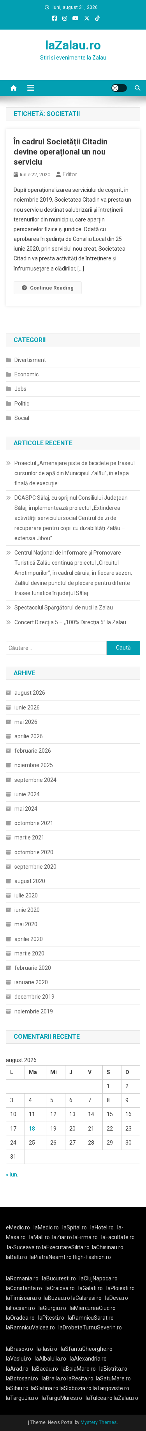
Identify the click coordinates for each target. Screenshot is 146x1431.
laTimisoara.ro (23, 1298)
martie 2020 (29, 953)
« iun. (12, 1174)
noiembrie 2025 (33, 765)
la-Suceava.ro (24, 1247)
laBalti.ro (16, 1257)
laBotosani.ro (22, 1378)
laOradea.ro (20, 1318)
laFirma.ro (85, 1237)
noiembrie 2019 (33, 1011)
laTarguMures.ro (62, 1398)
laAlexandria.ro (88, 1358)
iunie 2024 (27, 794)
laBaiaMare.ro (79, 1369)
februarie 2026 (32, 751)
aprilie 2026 (28, 736)
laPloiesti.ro (120, 1288)
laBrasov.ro (19, 1349)
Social (21, 418)
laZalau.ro (73, 45)
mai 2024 (25, 809)
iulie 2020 (26, 895)
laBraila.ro (54, 1378)
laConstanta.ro (24, 1288)
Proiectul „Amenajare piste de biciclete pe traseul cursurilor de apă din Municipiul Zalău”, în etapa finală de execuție (74, 473)
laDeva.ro (116, 1298)
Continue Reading (52, 288)
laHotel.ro (102, 1227)
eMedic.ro (18, 1227)
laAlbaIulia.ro (50, 1358)
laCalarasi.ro (86, 1298)
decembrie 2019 (34, 997)
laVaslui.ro (20, 1358)
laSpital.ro (74, 1227)
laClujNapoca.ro (98, 1278)
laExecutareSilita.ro (66, 1247)
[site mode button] (119, 88)
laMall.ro (39, 1237)
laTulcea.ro (100, 1398)
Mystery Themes (99, 1422)
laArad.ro (17, 1369)
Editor (70, 174)
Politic (21, 403)
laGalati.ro (90, 1288)
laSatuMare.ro (113, 1378)
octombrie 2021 (33, 823)
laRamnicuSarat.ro (91, 1318)
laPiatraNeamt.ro (51, 1257)
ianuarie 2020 (31, 982)
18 (32, 1128)
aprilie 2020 (28, 939)
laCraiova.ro (60, 1288)
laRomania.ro (22, 1278)
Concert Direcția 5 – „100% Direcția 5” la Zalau (70, 622)
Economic (26, 374)
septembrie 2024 (35, 780)
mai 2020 (25, 924)
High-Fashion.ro (92, 1257)
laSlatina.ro (44, 1388)
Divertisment (30, 360)
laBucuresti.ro (59, 1278)
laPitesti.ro (51, 1318)
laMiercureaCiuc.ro (93, 1308)
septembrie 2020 (35, 867)
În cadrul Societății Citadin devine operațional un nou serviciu (60, 152)
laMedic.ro (46, 1227)
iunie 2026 (27, 707)
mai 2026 (25, 722)
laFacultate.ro (118, 1237)
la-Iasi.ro (47, 1349)
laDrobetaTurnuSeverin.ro (90, 1327)
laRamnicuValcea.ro (30, 1327)
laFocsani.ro (20, 1308)
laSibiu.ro (17, 1388)
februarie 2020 (32, 968)
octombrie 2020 (33, 852)
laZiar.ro (62, 1237)
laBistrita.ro (113, 1369)
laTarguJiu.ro (24, 1398)
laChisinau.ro (107, 1247)
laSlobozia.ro (75, 1388)
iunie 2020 (27, 910)
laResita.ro (80, 1378)
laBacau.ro (45, 1369)
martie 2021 (29, 837)
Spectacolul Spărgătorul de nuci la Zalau (63, 607)
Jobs (20, 389)
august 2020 (29, 881)
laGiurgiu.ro (54, 1308)
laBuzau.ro (57, 1298)
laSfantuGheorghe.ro (87, 1349)
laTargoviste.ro (111, 1388)
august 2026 (29, 693)
